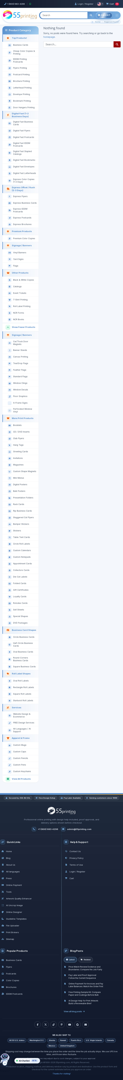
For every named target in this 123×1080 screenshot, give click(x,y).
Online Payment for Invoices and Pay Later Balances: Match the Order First (86, 985)
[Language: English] (100, 4)
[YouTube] (69, 1024)
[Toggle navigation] (117, 15)
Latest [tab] (72, 960)
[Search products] (90, 15)
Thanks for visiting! (62, 1073)
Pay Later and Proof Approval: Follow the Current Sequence (83, 976)
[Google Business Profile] (77, 1024)
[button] (27, 1060)
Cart (114, 4)
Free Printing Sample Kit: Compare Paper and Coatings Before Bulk (85, 993)
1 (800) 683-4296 (16, 4)
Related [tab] (87, 960)
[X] (45, 1024)
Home (97, 22)
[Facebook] (37, 1024)
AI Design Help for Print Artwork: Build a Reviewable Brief (83, 1002)
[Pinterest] (61, 1024)
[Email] (85, 1024)
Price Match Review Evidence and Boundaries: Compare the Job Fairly (85, 968)
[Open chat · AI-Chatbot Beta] (7, 1060)
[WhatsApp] (30, 3)
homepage (49, 37)
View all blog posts (73, 1011)
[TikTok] (53, 1024)
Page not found (111, 22)
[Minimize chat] (5, 1063)
